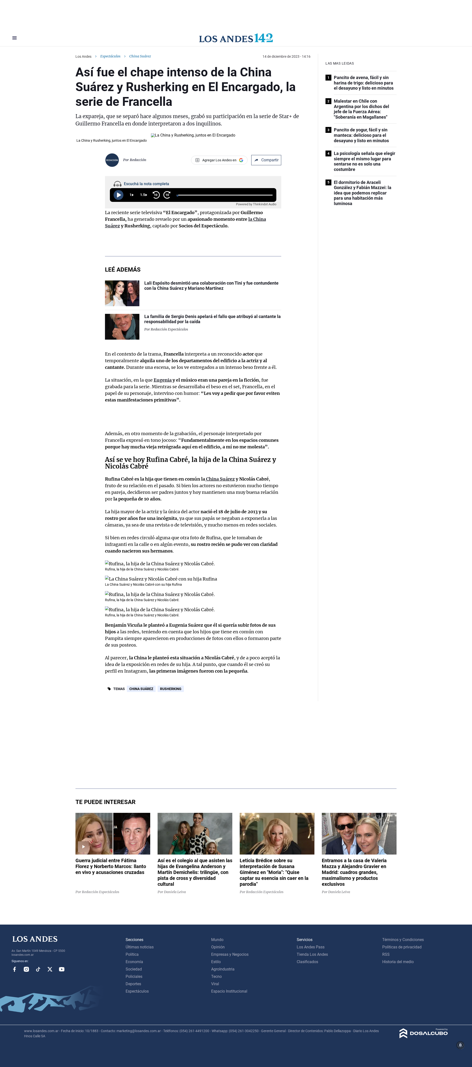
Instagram (26, 969)
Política (132, 954)
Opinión (218, 947)
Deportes (133, 984)
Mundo (217, 939)
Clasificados (307, 961)
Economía (134, 961)
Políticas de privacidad (402, 947)
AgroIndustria (223, 969)
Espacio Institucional (229, 991)
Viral (215, 984)
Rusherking (170, 689)
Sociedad (134, 969)
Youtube (62, 969)
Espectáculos (110, 56)
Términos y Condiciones (403, 939)
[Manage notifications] (460, 1045)
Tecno (216, 976)
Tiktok (38, 969)
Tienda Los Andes (312, 954)
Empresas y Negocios (230, 954)
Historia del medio (398, 961)
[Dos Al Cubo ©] (423, 1037)
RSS (386, 954)
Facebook (14, 969)
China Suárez (141, 689)
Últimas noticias (140, 947)
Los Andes (83, 56)
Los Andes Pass (310, 947)
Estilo (216, 961)
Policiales (134, 976)
